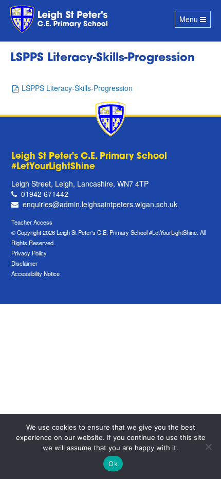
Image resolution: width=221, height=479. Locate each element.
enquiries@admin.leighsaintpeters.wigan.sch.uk (100, 204)
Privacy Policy (29, 253)
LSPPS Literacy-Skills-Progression (77, 88)
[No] (208, 446)
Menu (195, 20)
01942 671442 (44, 194)
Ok (113, 463)
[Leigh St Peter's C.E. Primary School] (60, 19)
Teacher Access (31, 222)
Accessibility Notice (35, 273)
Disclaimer (24, 263)
